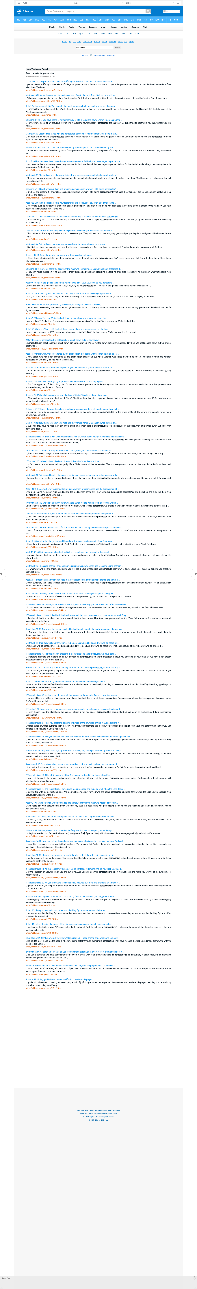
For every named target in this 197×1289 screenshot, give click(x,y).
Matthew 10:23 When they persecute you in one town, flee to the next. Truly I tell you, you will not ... (71, 95)
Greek (104, 41)
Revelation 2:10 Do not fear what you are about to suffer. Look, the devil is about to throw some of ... (72, 764)
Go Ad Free (6, 1278)
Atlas (120, 41)
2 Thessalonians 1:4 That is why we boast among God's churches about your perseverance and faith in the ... (76, 436)
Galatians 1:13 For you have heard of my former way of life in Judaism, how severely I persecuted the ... (74, 120)
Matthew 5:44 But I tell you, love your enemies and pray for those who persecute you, (65, 244)
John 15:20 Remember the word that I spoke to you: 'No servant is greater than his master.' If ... (70, 367)
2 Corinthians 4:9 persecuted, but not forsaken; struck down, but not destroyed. (62, 340)
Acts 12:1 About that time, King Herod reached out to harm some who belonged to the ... (66, 681)
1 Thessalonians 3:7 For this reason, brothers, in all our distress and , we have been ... (71, 654)
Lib (125, 41)
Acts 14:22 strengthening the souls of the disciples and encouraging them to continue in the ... (69, 924)
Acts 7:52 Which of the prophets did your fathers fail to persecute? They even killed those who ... (71, 203)
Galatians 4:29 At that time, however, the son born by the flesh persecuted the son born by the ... (70, 147)
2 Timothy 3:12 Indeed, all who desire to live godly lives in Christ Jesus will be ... (63, 461)
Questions (87, 41)
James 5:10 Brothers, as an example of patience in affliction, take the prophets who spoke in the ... (71, 965)
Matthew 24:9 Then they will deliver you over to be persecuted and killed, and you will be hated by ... (72, 643)
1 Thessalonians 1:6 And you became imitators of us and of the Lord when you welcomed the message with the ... (79, 736)
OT (74, 41)
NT (70, 41)
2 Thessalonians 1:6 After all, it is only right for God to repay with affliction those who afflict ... (69, 775)
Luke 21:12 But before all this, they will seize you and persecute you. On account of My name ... (70, 230)
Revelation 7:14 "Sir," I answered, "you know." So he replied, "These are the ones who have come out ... (73, 938)
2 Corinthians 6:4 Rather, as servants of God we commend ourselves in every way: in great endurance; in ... (75, 952)
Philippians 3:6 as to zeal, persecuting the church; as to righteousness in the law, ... (64, 304)
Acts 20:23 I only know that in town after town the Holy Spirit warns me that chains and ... (67, 910)
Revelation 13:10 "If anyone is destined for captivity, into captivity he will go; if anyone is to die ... (71, 855)
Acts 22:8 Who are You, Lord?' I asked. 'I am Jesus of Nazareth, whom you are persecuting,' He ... (70, 593)
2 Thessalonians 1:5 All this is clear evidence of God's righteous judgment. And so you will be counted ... (74, 869)
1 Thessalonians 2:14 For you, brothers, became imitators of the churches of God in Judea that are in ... (73, 723)
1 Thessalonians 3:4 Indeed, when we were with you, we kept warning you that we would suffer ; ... (77, 604)
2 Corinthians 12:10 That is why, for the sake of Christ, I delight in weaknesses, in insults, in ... (69, 450)
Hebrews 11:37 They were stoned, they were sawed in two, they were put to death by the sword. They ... (74, 750)
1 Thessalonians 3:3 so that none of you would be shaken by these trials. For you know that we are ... (72, 695)
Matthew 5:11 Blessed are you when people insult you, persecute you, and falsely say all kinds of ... (72, 175)
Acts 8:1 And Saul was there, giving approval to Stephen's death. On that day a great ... (65, 381)
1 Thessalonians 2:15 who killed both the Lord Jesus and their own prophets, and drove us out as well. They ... (77, 615)
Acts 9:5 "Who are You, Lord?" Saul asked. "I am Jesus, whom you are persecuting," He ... (66, 318)
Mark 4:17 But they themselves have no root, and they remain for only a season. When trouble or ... (71, 423)
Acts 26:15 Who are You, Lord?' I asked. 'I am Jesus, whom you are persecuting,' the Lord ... (68, 329)
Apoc (131, 41)
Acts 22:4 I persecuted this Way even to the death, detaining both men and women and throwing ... (71, 106)
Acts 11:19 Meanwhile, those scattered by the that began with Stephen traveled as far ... (72, 354)
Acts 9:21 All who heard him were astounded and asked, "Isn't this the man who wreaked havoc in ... (72, 803)
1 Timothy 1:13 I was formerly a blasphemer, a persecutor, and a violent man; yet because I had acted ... (73, 709)
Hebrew (112, 41)
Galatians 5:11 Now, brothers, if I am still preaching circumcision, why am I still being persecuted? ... (72, 189)
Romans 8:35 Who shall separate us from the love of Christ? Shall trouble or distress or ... (67, 395)
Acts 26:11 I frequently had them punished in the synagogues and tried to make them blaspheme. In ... (73, 580)
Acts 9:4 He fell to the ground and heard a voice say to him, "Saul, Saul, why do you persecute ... (70, 282)
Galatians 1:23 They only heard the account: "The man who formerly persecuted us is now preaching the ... (74, 269)
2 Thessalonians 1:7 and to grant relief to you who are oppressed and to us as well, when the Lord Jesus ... (75, 789)
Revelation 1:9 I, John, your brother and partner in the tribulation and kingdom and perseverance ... (71, 816)
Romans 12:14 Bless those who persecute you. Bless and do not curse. (59, 255)
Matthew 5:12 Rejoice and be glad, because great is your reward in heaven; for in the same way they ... (73, 475)
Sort (79, 41)
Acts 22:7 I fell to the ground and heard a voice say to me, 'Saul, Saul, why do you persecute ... (69, 293)
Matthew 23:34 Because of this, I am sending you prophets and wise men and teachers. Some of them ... (74, 566)
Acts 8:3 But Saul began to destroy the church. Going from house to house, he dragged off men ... (70, 896)
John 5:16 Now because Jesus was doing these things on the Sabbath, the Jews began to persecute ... (74, 161)
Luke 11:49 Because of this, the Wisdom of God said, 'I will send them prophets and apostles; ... (70, 513)
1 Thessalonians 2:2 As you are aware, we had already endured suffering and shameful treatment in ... (73, 882)
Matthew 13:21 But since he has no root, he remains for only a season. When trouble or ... (73, 216)
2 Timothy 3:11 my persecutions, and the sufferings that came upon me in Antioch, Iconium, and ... (71, 81)
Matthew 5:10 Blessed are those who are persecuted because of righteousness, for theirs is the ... (72, 133)
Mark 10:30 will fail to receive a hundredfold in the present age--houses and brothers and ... (68, 552)
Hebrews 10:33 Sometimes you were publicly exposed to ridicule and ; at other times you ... (74, 667)
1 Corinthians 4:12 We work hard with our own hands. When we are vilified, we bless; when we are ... (72, 503)
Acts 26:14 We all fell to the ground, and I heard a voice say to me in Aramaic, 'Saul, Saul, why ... (70, 541)
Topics (97, 41)
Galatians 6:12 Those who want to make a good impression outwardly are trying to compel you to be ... (73, 409)
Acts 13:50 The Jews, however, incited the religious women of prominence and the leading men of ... (72, 489)
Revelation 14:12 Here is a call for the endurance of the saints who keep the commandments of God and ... (75, 841)
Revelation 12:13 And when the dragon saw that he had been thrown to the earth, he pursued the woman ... (75, 629)
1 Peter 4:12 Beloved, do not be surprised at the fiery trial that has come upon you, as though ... (70, 830)
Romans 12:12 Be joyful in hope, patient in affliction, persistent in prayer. (59, 979)
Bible (64, 41)
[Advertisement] (98, 1050)
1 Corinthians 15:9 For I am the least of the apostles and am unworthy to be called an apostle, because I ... (75, 527)
